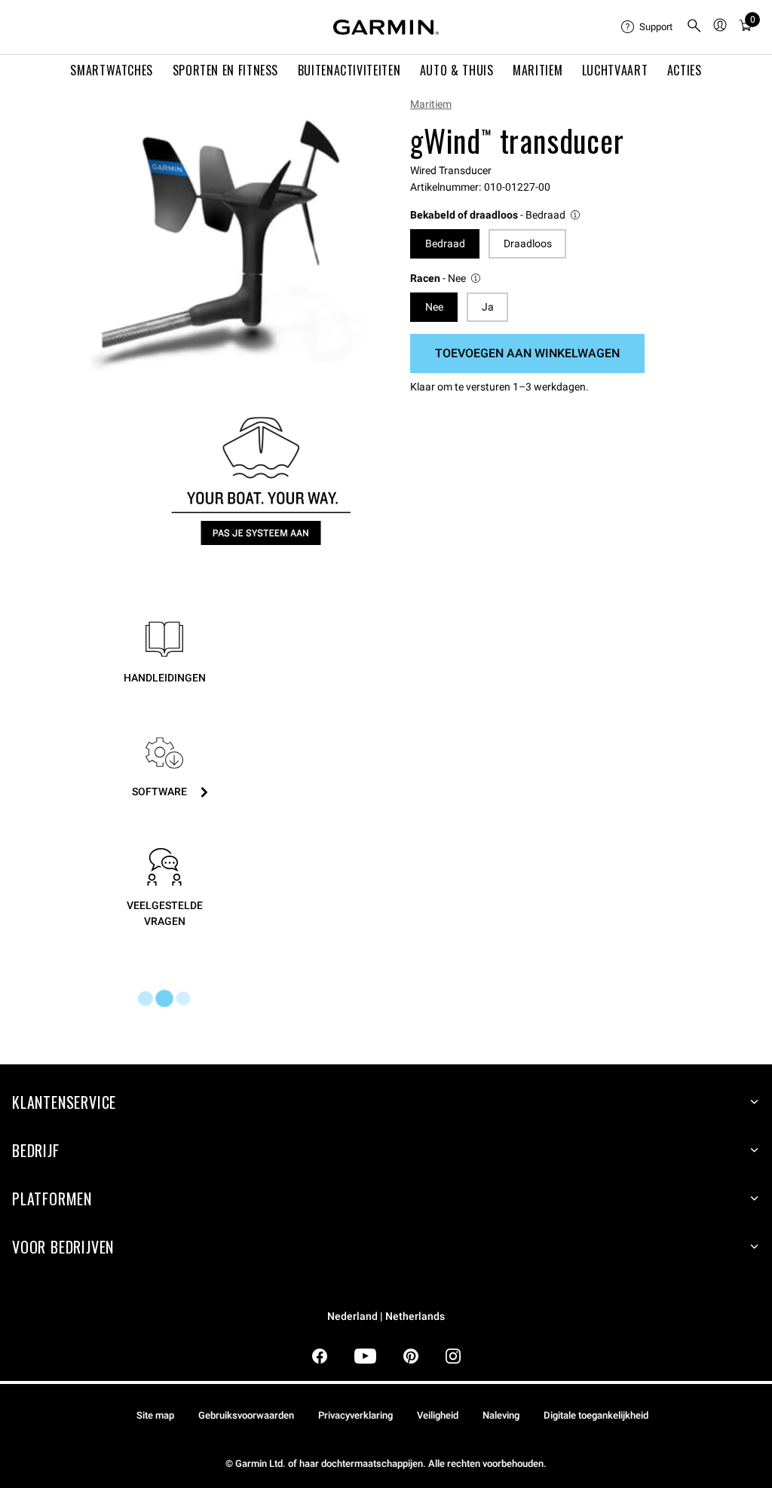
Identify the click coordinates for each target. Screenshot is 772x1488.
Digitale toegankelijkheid (596, 1415)
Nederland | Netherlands (386, 1316)
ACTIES (684, 70)
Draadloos (528, 243)
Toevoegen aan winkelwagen (527, 353)
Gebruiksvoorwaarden (246, 1415)
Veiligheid (437, 1415)
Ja (488, 307)
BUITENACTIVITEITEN (349, 70)
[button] (496, 215)
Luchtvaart (615, 70)
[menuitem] (647, 27)
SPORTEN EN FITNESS (226, 70)
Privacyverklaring (355, 1415)
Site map (155, 1415)
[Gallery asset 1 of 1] (219, 241)
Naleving (500, 1415)
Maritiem (431, 104)
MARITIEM (537, 70)
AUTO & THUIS (457, 70)
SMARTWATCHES (111, 70)
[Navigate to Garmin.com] (386, 27)
